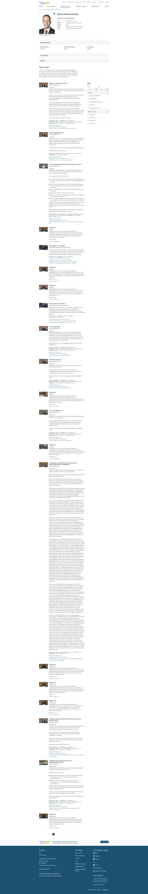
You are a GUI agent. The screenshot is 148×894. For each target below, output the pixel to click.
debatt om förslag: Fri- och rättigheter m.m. (61, 440)
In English (80, 2)
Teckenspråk (73, 2)
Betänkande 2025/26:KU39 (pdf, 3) (58, 127)
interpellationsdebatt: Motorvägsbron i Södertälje (63, 263)
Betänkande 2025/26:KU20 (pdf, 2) (58, 158)
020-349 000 (43, 863)
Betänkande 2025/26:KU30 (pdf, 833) (58, 353)
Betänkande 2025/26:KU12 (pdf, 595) (58, 806)
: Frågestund (54, 241)
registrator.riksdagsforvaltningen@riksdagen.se (51, 876)
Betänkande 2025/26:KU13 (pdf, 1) (58, 753)
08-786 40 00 (43, 855)
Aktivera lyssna (101, 2)
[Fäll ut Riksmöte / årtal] (107, 111)
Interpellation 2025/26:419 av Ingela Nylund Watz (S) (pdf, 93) (64, 261)
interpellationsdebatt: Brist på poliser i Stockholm (63, 322)
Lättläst (66, 2)
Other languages (87, 2)
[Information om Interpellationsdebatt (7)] (101, 102)
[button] (51, 6)
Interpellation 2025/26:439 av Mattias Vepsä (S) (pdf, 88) (63, 320)
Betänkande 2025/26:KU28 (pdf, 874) (58, 439)
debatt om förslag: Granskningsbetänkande (61, 160)
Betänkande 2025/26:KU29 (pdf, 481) (58, 386)
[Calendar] (96, 89)
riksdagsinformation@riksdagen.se (48, 865)
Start (40, 9)
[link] (50, 834)
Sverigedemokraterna (71, 21)
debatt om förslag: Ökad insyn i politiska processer (63, 128)
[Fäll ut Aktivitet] (107, 93)
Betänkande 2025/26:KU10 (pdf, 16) (58, 657)
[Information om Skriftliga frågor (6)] (99, 108)
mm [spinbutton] (92, 89)
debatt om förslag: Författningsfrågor (60, 355)
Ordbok (94, 2)
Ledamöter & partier (46, 9)
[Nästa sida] (73, 834)
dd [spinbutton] (93, 89)
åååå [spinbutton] (89, 89)
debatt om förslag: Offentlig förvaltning (60, 388)
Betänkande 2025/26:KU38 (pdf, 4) (58, 220)
